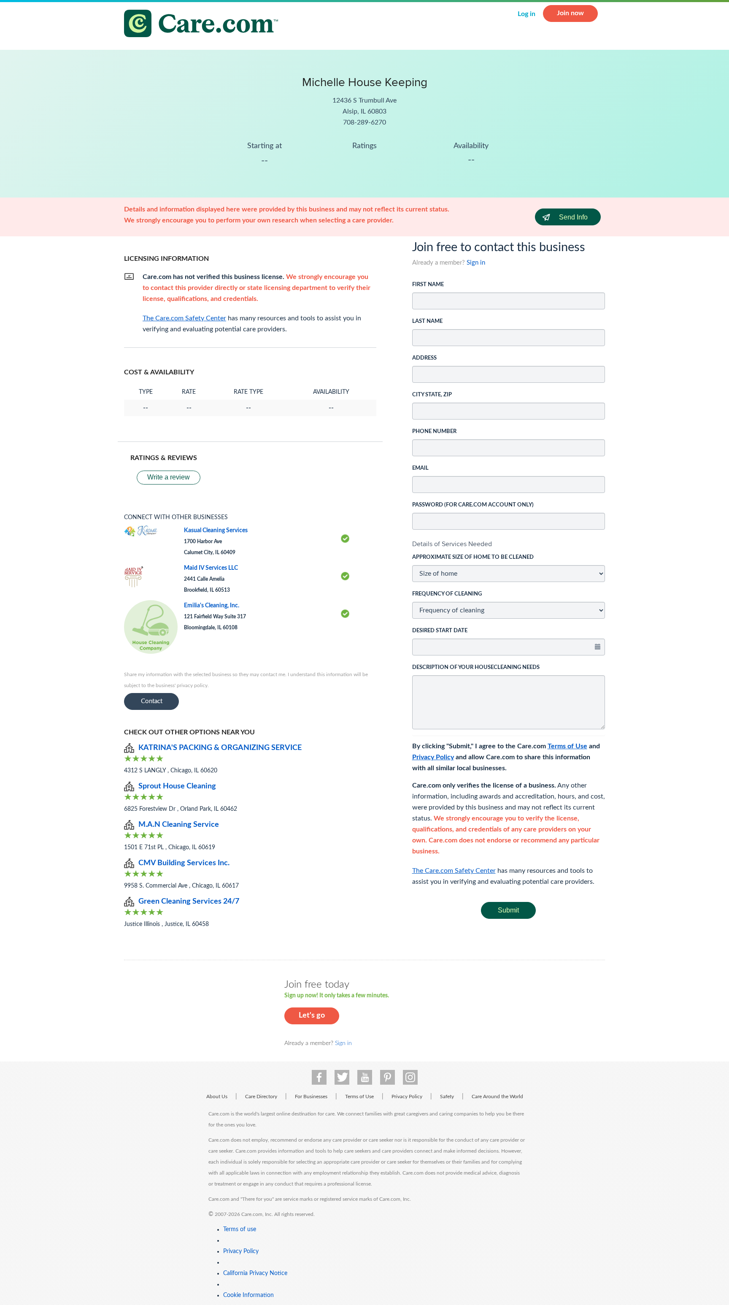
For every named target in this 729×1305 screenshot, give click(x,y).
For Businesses (311, 1096)
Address (424, 358)
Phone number (434, 431)
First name (428, 284)
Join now (570, 13)
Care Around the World (497, 1096)
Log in (526, 14)
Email (420, 468)
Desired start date (439, 631)
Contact (151, 701)
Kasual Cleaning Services (216, 530)
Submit (508, 910)
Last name (427, 321)
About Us (216, 1096)
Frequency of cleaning (447, 594)
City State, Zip (432, 395)
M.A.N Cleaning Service (178, 824)
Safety (447, 1096)
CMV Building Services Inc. (184, 863)
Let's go (312, 1015)
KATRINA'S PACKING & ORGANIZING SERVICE (220, 748)
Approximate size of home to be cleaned (473, 557)
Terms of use (239, 1229)
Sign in (476, 263)
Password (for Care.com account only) (473, 505)
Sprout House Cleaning (177, 786)
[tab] (508, 544)
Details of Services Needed (452, 544)
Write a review (168, 477)
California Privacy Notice (255, 1273)
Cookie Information (248, 1295)
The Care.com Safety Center (454, 870)
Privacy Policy (433, 757)
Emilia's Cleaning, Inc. (211, 606)
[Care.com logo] (204, 24)
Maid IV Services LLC (211, 568)
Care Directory (261, 1096)
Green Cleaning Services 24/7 (188, 901)
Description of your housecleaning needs (476, 667)
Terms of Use (567, 746)
